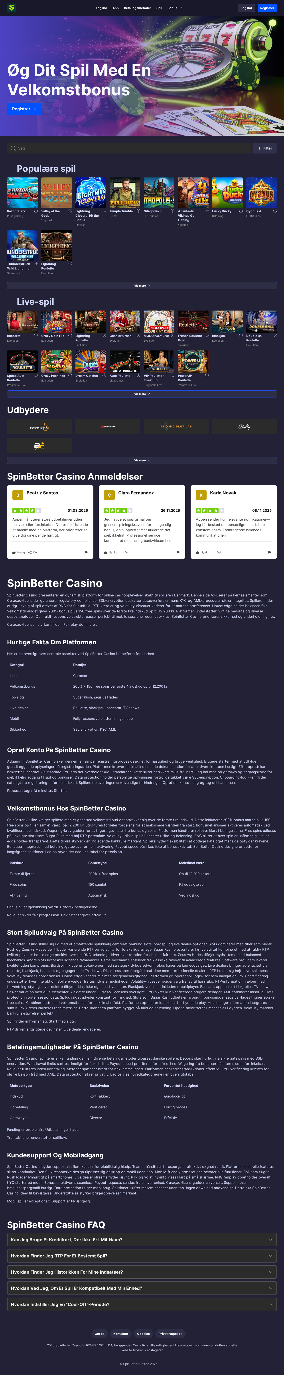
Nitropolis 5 (153, 211)
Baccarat (13, 336)
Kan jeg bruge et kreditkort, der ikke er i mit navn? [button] (66, 1239)
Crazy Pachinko (53, 376)
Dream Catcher (86, 376)
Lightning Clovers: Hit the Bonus (87, 215)
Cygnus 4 (253, 211)
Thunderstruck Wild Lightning (18, 266)
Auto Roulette (120, 376)
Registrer (267, 8)
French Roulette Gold (190, 338)
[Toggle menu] (182, 8)
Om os (100, 1334)
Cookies (143, 1334)
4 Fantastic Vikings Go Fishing (186, 215)
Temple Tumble (121, 211)
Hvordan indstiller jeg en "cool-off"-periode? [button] (60, 1304)
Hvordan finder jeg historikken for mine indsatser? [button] (67, 1272)
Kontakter (120, 1334)
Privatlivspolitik (170, 1334)
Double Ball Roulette (254, 338)
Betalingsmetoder (137, 8)
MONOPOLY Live (156, 336)
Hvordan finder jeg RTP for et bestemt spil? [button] (59, 1256)
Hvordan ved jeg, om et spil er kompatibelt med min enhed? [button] (76, 1288)
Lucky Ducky (221, 211)
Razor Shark (16, 211)
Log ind (101, 8)
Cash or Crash (121, 336)
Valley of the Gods (50, 213)
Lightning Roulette (48, 266)
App (115, 8)
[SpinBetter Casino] (25, 8)
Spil (159, 8)
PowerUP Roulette (185, 378)
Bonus (172, 8)
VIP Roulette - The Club (154, 378)
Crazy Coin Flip (53, 336)
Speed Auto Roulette (16, 378)
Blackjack (219, 336)
